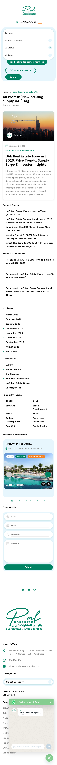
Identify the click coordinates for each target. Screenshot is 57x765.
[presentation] (9, 474)
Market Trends (13, 369)
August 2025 (12, 347)
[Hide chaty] (49, 758)
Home (5, 92)
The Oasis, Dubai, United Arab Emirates (25, 448)
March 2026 (12, 314)
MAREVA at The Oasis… (19, 443)
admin (19, 135)
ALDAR (9, 401)
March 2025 (12, 351)
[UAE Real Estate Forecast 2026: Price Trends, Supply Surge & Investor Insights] (28, 126)
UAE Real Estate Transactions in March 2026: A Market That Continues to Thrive (29, 221)
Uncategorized (13, 387)
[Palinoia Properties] (28, 10)
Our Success (12, 374)
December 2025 (14, 328)
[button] (40, 22)
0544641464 (14, 660)
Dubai (10, 456)
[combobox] (28, 40)
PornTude (11, 259)
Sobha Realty (40, 426)
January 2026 (13, 324)
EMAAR (9, 413)
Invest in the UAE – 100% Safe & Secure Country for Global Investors (27, 237)
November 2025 (14, 333)
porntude (11, 274)
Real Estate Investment (23, 150)
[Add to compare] (48, 484)
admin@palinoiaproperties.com (24, 666)
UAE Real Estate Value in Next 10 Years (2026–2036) (26, 213)
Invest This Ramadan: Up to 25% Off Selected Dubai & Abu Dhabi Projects (30, 245)
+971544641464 (28, 22)
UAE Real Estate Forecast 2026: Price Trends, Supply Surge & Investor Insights (27, 160)
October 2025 (13, 337)
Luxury (8, 150)
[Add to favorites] (43, 484)
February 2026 (13, 319)
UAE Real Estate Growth (18, 383)
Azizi (35, 401)
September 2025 (15, 342)
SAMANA (10, 426)
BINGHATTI (11, 405)
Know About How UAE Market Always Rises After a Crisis (28, 229)
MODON (37, 413)
